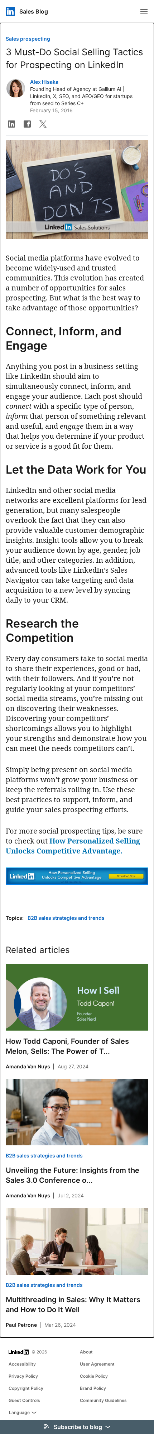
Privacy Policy (23, 1376)
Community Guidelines (103, 1400)
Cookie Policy (94, 1376)
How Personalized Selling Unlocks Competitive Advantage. (73, 846)
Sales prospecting (28, 39)
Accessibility (22, 1364)
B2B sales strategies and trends (66, 918)
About (86, 1352)
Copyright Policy (26, 1388)
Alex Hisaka (44, 82)
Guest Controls (24, 1400)
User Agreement (97, 1364)
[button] (11, 124)
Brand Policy (93, 1388)
